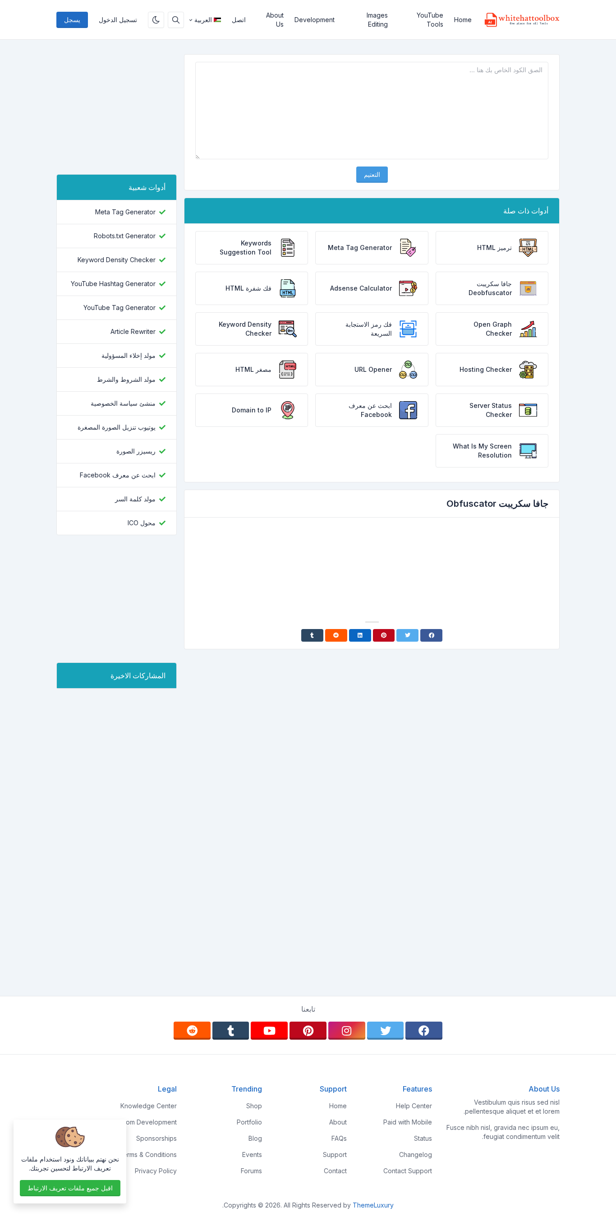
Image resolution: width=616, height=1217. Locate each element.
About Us (275, 19)
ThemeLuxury (373, 1205)
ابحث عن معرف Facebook (118, 475)
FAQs (339, 1138)
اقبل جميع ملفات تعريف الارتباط (70, 1188)
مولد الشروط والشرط (126, 379)
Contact (335, 1171)
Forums (251, 1171)
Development (314, 19)
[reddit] (192, 1031)
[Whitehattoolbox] (518, 20)
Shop (254, 1106)
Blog (255, 1138)
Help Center (414, 1106)
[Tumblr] (312, 635)
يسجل (72, 19)
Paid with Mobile (407, 1122)
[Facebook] (431, 635)
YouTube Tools (430, 19)
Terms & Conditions (148, 1154)
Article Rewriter (133, 331)
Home (463, 19)
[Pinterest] (384, 635)
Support (335, 1154)
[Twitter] (407, 635)
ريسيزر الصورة (136, 451)
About (338, 1122)
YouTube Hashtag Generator (113, 283)
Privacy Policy (156, 1171)
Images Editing (377, 19)
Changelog (415, 1154)
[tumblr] (230, 1031)
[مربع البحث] (176, 20)
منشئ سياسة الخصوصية (123, 403)
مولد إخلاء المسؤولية (128, 355)
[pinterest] (308, 1031)
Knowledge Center (148, 1106)
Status (423, 1138)
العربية (203, 19)
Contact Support (407, 1171)
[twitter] (385, 1031)
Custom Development (145, 1122)
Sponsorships (156, 1138)
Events (252, 1154)
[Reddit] (336, 635)
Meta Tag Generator (125, 212)
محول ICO (142, 523)
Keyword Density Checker (117, 260)
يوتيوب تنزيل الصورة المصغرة (117, 427)
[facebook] (423, 1031)
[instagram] (346, 1031)
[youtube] (269, 1031)
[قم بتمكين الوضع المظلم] (156, 20)
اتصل (239, 19)
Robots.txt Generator (125, 236)
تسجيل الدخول (118, 19)
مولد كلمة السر (135, 499)
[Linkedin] (360, 635)
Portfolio (249, 1122)
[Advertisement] (372, 549)
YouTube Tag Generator (119, 307)
